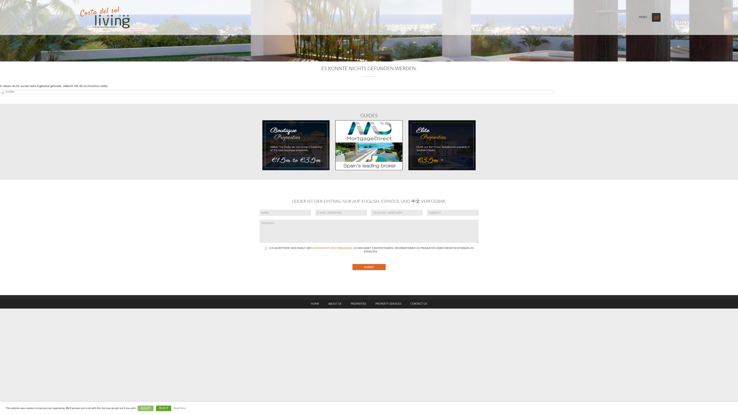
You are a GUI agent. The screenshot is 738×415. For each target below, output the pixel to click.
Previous (8, 31)
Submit (369, 267)
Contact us (419, 304)
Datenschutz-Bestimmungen (332, 248)
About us (335, 304)
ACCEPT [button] (145, 408)
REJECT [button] (163, 408)
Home (315, 304)
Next (730, 31)
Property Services (388, 304)
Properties (358, 304)
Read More (180, 408)
